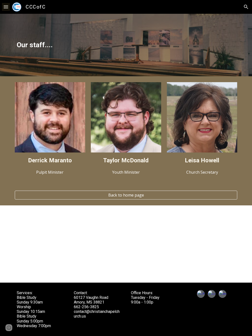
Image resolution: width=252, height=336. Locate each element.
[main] (126, 45)
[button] (6, 7)
